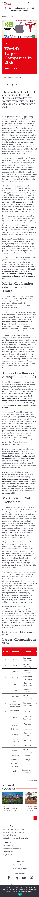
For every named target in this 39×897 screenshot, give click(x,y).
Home (4, 16)
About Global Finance (11, 846)
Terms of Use (8, 852)
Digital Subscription (21, 868)
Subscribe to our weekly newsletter (15, 838)
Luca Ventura (15, 77)
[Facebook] (8, 85)
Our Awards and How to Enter (14, 829)
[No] (37, 891)
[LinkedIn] (13, 85)
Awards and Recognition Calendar (15, 832)
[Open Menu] (34, 3)
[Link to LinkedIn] (16, 877)
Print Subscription (21, 865)
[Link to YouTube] (24, 877)
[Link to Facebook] (8, 877)
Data (11, 16)
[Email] (17, 85)
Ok (20, 894)
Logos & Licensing (9, 835)
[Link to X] (31, 877)
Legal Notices (8, 854)
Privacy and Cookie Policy (12, 849)
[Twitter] (4, 85)
